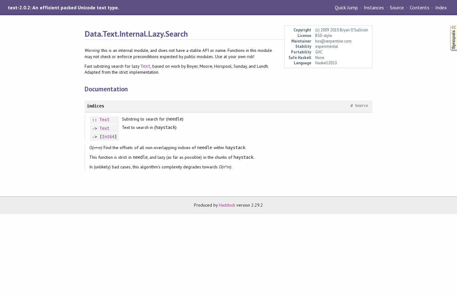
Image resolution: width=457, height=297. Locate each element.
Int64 (108, 136)
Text (145, 66)
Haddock (227, 205)
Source (397, 7)
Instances (374, 7)
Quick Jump (346, 7)
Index (441, 7)
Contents (419, 7)
